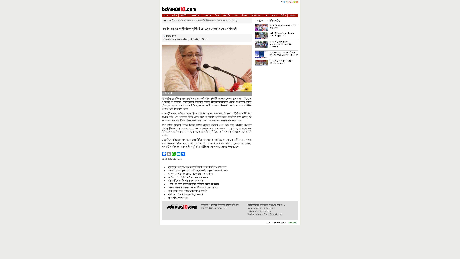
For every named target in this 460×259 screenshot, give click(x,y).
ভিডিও (283, 15)
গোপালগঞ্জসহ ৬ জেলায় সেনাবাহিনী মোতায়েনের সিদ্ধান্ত (192, 187)
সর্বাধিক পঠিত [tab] (274, 20)
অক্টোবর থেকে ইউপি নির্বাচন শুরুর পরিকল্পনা (188, 177)
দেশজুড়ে (206, 15)
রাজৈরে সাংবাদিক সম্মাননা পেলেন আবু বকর (283, 26)
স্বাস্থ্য (266, 15)
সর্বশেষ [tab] (260, 20)
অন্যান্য (292, 15)
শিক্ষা (217, 15)
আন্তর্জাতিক (195, 15)
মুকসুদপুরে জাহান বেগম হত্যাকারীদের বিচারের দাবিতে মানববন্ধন (197, 167)
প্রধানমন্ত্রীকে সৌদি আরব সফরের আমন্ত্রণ (186, 180)
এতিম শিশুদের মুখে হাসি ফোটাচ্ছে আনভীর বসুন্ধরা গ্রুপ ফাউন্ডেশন (198, 170)
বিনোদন (244, 15)
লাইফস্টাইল (255, 15)
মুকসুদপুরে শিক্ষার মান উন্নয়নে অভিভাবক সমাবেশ (281, 62)
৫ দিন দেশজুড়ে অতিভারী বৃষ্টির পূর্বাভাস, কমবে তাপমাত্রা (193, 184)
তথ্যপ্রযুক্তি (226, 15)
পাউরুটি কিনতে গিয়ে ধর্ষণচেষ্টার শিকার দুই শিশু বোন (282, 34)
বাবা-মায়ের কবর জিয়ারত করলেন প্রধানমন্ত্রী (187, 191)
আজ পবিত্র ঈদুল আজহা (178, 197)
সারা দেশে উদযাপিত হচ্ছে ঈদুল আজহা (185, 194)
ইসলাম (274, 15)
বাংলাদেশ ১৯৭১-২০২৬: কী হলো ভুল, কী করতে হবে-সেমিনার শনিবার (284, 53)
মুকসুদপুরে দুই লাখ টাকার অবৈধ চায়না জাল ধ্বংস (190, 173)
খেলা (236, 15)
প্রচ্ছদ (166, 15)
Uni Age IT (292, 222)
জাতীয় (174, 15)
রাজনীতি (184, 15)
